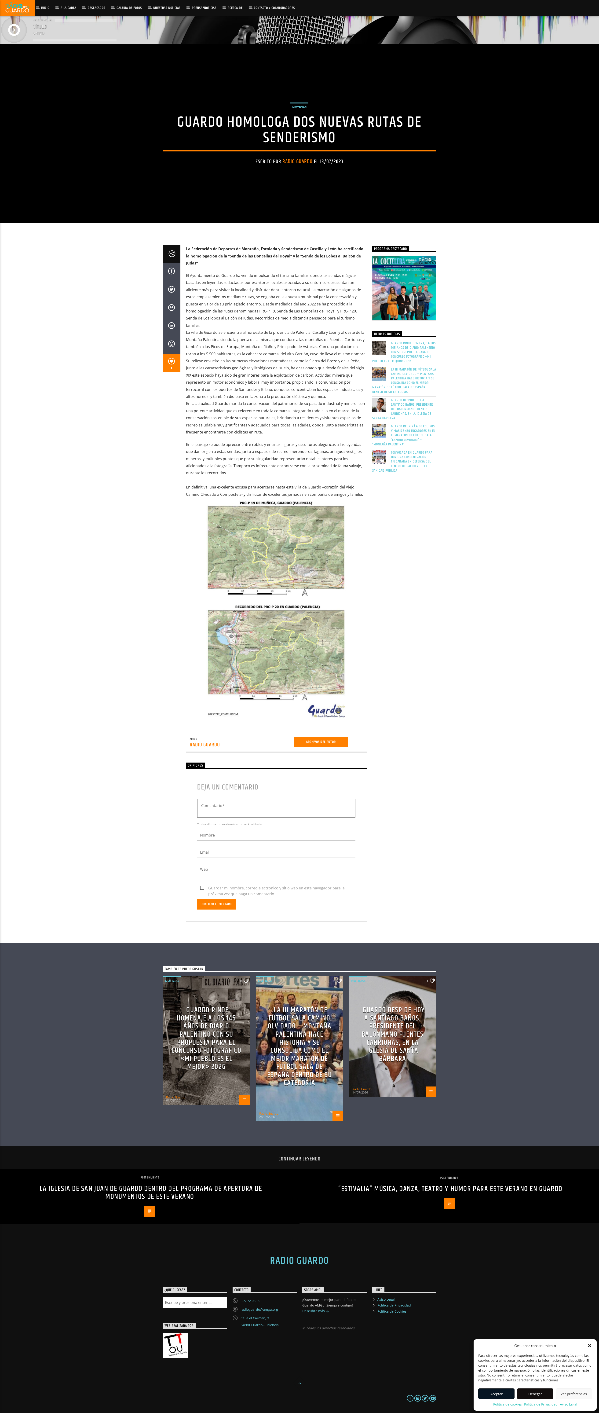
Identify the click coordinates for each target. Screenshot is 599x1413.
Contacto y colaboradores (274, 8)
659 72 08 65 (250, 1301)
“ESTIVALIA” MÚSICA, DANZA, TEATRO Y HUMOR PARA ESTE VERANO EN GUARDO (450, 1189)
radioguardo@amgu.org (259, 1309)
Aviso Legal (568, 1404)
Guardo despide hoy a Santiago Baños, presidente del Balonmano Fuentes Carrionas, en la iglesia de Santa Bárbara (402, 409)
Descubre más (314, 1311)
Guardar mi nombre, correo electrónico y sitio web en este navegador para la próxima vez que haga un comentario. (276, 888)
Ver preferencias (574, 1393)
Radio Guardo (297, 162)
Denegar (535, 1393)
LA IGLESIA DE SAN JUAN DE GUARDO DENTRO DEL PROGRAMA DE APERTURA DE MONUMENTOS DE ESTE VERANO (151, 1193)
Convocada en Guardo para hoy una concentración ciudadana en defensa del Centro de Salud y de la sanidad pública (402, 461)
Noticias (299, 107)
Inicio (45, 8)
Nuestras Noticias (167, 8)
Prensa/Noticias (204, 8)
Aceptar (496, 1393)
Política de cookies (507, 1404)
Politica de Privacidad (541, 1404)
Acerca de (235, 8)
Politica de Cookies (391, 1311)
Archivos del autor (321, 742)
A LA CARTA (68, 8)
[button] (589, 1345)
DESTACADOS (96, 8)
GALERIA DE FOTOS (129, 8)
